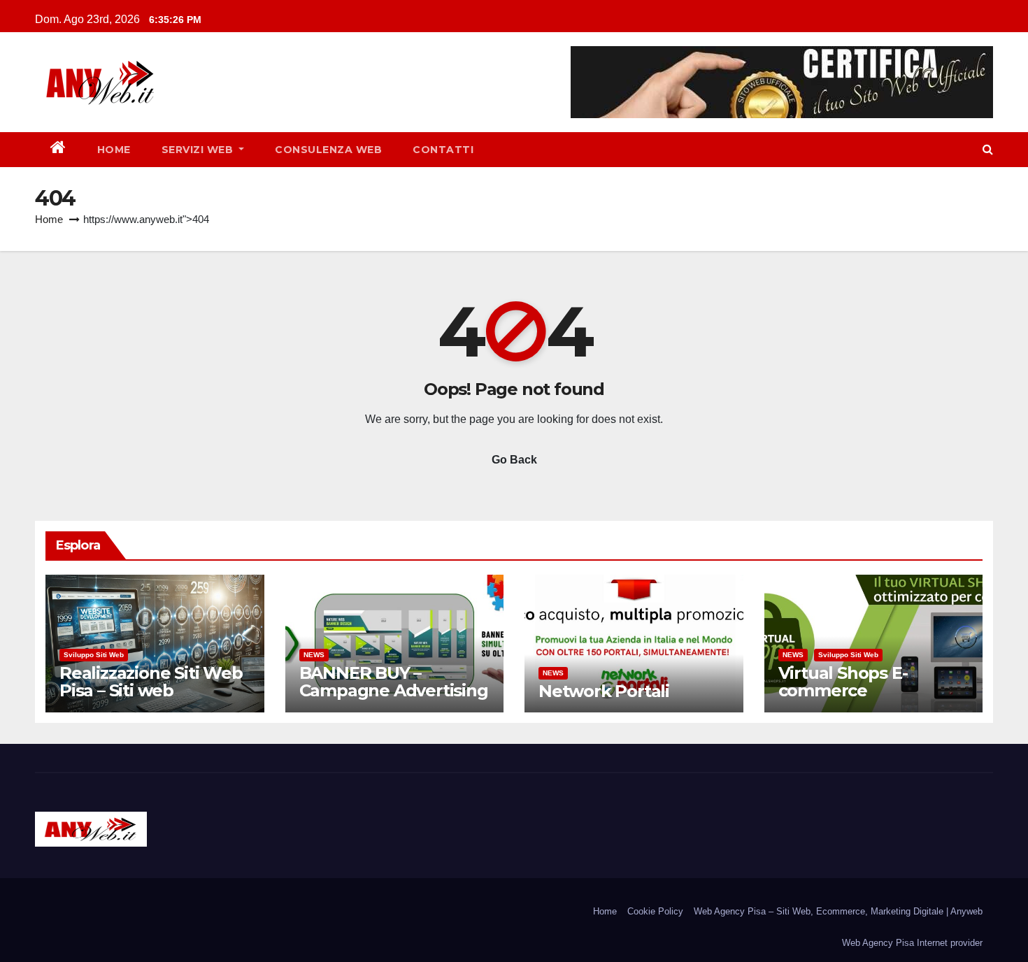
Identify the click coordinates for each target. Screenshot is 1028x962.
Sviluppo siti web (94, 655)
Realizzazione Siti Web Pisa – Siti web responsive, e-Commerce (151, 699)
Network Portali (603, 691)
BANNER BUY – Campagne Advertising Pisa (393, 690)
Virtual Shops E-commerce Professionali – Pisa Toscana (856, 699)
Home (114, 149)
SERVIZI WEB (199, 149)
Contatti (443, 149)
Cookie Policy (655, 911)
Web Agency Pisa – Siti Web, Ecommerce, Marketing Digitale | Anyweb (838, 911)
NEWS (314, 655)
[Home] (58, 149)
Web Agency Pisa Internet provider (912, 943)
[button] (988, 149)
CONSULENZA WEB (328, 149)
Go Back (514, 460)
